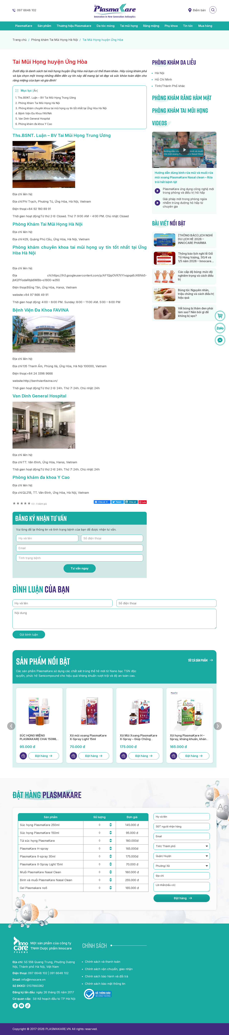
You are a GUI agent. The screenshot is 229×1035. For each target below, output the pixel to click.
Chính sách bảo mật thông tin (105, 983)
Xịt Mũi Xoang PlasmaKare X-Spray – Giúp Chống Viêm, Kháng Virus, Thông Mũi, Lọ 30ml (138, 741)
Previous (11, 726)
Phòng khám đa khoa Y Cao (33, 124)
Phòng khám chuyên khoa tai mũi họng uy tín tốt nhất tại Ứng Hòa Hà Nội (61, 108)
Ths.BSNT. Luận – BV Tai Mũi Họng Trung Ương (45, 97)
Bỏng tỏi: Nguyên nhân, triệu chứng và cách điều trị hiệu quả (196, 293)
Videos (159, 123)
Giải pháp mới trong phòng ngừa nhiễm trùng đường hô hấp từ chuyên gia (185, 202)
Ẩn (35, 90)
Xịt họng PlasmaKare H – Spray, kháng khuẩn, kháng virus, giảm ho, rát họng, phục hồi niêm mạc (189, 741)
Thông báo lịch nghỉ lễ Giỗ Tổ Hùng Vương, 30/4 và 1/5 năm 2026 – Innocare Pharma (195, 259)
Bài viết (168, 223)
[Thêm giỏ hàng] (23, 755)
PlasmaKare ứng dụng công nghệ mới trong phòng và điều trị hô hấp (188, 191)
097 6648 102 (26, 10)
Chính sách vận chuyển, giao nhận (109, 969)
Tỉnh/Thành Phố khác (170, 86)
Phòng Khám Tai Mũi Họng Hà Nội (37, 103)
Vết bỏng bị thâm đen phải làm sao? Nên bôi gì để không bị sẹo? (195, 312)
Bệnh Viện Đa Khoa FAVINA (33, 113)
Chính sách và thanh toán (102, 961)
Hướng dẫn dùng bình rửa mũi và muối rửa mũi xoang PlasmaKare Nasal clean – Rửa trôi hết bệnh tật (184, 177)
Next (218, 726)
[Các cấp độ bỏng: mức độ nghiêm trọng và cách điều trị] (164, 276)
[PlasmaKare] (114, 10)
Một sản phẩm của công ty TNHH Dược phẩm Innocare (51, 945)
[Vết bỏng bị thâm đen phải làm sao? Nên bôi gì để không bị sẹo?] (164, 313)
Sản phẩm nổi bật (43, 661)
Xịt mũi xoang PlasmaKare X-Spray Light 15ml (88, 737)
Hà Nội (159, 73)
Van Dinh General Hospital (32, 118)
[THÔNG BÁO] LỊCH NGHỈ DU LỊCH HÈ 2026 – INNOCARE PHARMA (195, 239)
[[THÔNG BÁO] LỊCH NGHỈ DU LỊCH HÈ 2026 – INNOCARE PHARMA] (164, 240)
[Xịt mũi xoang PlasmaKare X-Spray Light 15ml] (89, 711)
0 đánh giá (39, 504)
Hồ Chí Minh (163, 79)
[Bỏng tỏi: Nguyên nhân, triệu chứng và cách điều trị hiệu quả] (164, 294)
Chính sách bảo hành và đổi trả (106, 976)
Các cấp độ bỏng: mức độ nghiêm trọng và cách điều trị (195, 275)
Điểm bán (199, 10)
